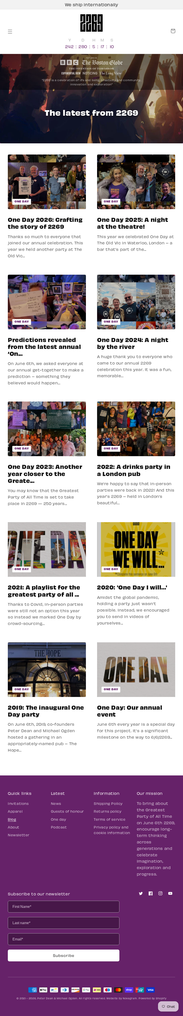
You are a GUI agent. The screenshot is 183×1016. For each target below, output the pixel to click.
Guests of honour (67, 811)
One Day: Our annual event (129, 710)
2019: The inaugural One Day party (46, 710)
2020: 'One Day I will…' (132, 586)
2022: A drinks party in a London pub (134, 470)
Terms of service (110, 819)
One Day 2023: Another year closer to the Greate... (45, 473)
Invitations (18, 803)
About (13, 827)
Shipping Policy (108, 803)
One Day (22, 448)
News (56, 803)
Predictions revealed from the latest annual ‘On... (44, 346)
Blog (12, 819)
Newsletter (18, 835)
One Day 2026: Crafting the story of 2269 (45, 223)
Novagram (130, 998)
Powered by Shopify (152, 998)
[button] (13, 31)
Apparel (15, 811)
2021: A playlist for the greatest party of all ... (44, 590)
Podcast (59, 827)
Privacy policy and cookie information (112, 830)
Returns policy (107, 811)
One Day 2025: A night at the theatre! (132, 223)
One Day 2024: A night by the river (132, 343)
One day (22, 201)
